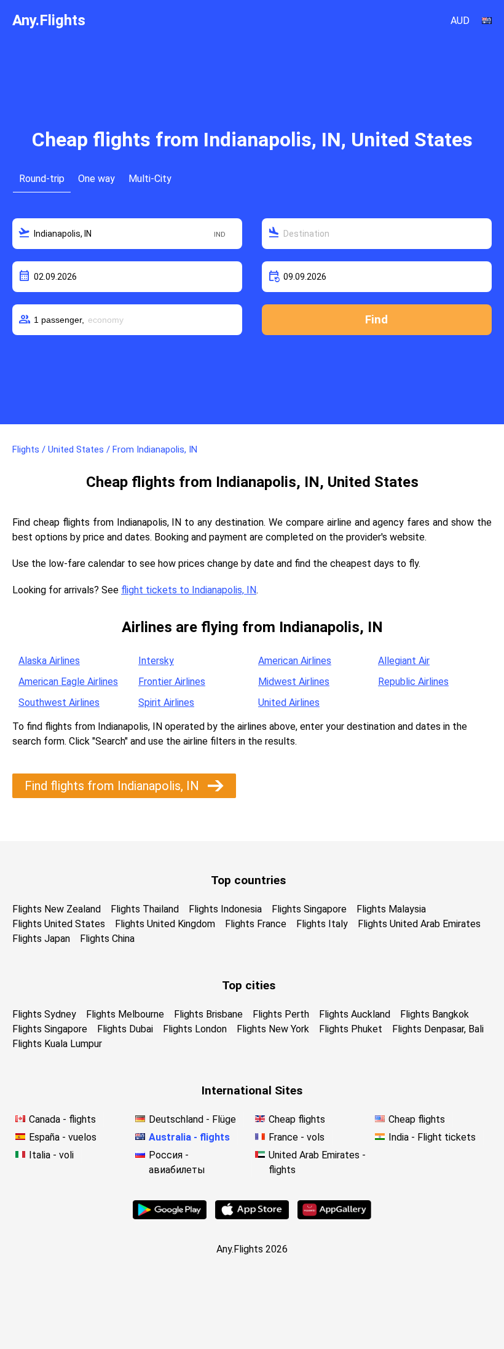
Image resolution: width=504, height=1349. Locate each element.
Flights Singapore (309, 909)
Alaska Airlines (49, 661)
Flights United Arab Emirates (419, 924)
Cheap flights (297, 1119)
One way (96, 178)
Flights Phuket (350, 1029)
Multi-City (149, 178)
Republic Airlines (413, 681)
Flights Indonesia (225, 909)
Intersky (156, 661)
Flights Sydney (44, 1014)
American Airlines (294, 661)
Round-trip (42, 178)
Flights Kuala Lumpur (57, 1044)
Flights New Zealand (56, 909)
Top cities (248, 985)
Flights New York (273, 1029)
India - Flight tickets (432, 1137)
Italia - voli (51, 1155)
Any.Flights (48, 20)
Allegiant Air (404, 661)
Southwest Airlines (59, 702)
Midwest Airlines (293, 681)
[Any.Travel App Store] (252, 1216)
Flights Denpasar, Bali (438, 1029)
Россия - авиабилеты (177, 1162)
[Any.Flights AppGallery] (334, 1216)
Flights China (107, 938)
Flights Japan (41, 938)
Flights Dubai (125, 1029)
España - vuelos (62, 1137)
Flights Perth (281, 1014)
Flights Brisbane (208, 1014)
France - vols (297, 1137)
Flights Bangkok (434, 1014)
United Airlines (289, 702)
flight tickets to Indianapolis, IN (188, 590)
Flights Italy (322, 924)
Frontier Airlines (171, 681)
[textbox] (127, 233)
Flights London (195, 1029)
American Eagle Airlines (68, 681)
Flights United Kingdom (165, 924)
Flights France (255, 924)
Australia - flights (189, 1137)
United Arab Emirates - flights (317, 1162)
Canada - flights (62, 1119)
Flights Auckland (354, 1014)
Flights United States (58, 924)
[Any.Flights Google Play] (170, 1216)
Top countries (248, 880)
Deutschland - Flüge (192, 1119)
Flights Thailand (145, 909)
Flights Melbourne (125, 1014)
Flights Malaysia (391, 909)
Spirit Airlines (166, 702)
